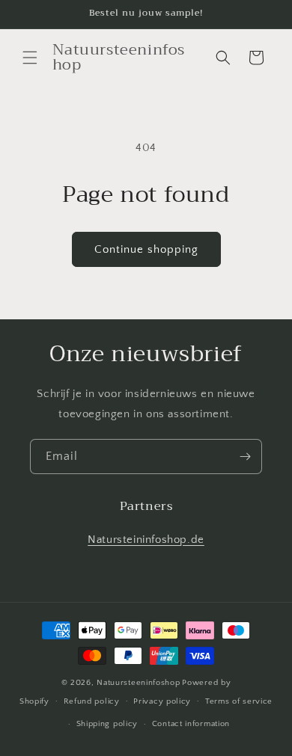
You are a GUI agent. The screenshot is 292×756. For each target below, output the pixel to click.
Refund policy (92, 701)
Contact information (191, 723)
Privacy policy (162, 701)
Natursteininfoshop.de (146, 539)
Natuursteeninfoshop (138, 682)
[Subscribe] (244, 456)
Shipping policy (107, 723)
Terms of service (239, 701)
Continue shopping (146, 249)
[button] (29, 57)
